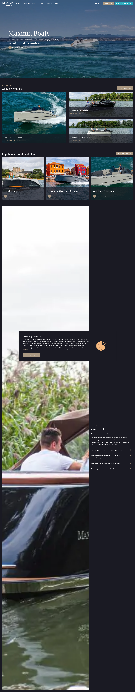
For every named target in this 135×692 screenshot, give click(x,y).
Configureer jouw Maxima (123, 3)
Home (18, 3)
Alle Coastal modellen (124, 153)
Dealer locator (108, 3)
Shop (56, 3)
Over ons (40, 3)
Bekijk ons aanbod (17, 47)
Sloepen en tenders (28, 3)
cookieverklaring (47, 347)
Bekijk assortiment (125, 88)
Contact (50, 3)
